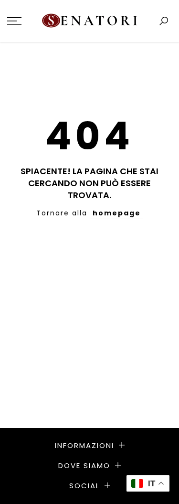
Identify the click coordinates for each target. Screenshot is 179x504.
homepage (117, 213)
